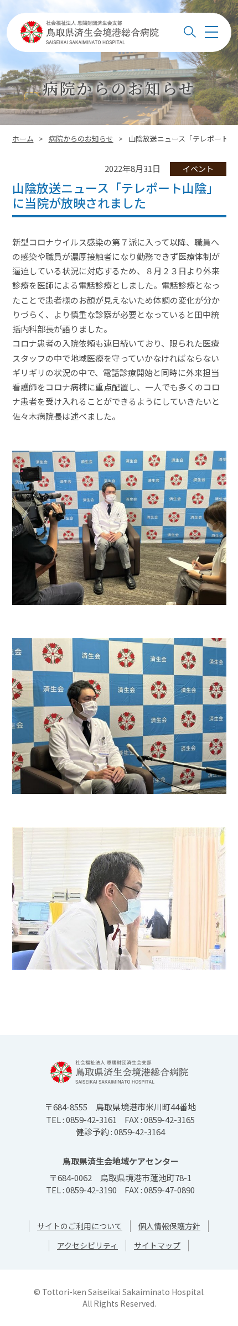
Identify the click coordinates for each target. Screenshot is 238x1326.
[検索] (190, 32)
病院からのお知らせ (81, 138)
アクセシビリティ (87, 1245)
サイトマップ (157, 1245)
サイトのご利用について (79, 1225)
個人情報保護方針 (169, 1225)
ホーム (23, 138)
